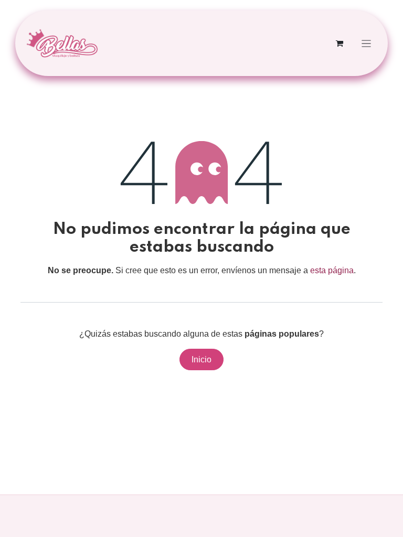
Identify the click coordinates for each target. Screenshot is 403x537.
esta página (332, 270)
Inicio (201, 359)
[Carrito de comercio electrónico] (339, 43)
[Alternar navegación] (366, 43)
